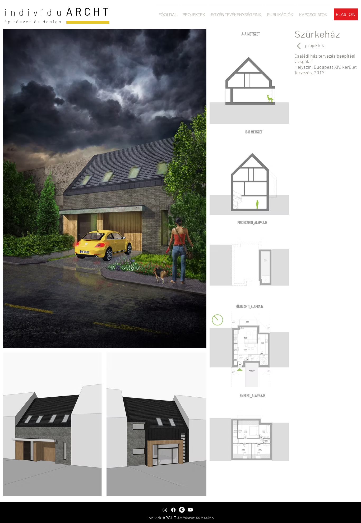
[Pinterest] (182, 510)
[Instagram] (165, 510)
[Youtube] (190, 510)
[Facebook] (173, 510)
